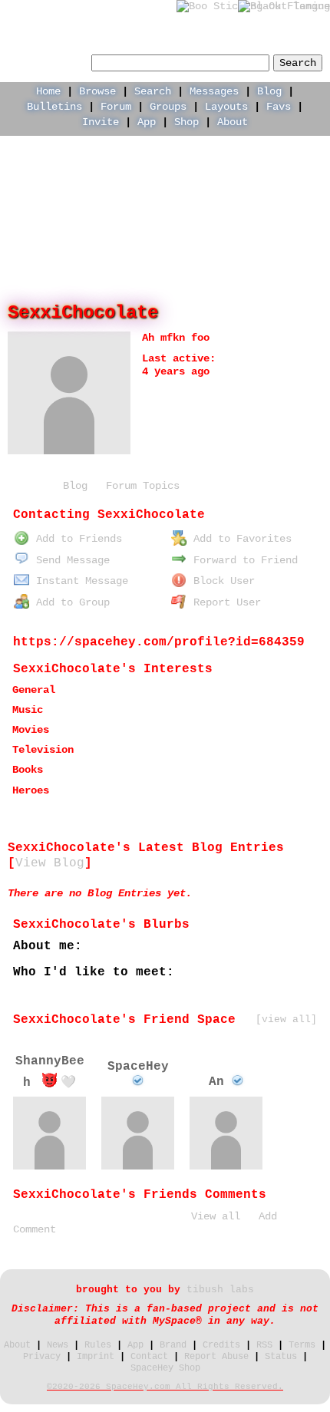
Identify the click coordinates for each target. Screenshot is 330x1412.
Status (281, 1356)
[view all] (286, 1019)
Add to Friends (76, 539)
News (57, 1345)
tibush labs (220, 1290)
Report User (224, 602)
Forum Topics (143, 486)
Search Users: (47, 60)
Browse (97, 91)
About (232, 122)
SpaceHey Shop (165, 1368)
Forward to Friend (242, 560)
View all (215, 1216)
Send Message (70, 560)
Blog (269, 91)
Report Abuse (216, 1356)
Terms (302, 1345)
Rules (97, 1345)
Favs (278, 107)
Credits (221, 1345)
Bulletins (54, 107)
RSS (264, 1345)
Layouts (226, 107)
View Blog (49, 863)
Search (297, 63)
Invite (100, 122)
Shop (186, 122)
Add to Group (70, 602)
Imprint (95, 1356)
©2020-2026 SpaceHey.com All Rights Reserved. (165, 1386)
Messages (214, 91)
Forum (116, 107)
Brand (173, 1345)
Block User (221, 581)
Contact (149, 1356)
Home (48, 91)
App (146, 122)
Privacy (42, 1356)
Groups (168, 107)
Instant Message (79, 581)
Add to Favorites (239, 539)
